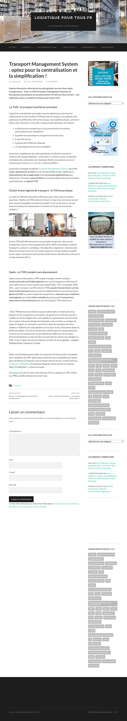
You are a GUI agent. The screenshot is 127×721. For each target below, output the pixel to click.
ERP (101, 329)
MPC (91, 366)
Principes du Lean (96, 383)
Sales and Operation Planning (100, 392)
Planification (109, 374)
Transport (17, 385)
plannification (94, 379)
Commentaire (15, 431)
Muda (106, 366)
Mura (114, 366)
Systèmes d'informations (98, 405)
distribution (110, 320)
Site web (12, 485)
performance (109, 370)
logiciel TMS (17, 372)
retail (108, 383)
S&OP (91, 388)
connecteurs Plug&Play (19, 364)
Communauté (87, 47)
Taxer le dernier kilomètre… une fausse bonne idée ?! (64, 395)
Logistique (107, 351)
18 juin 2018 (15, 82)
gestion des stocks (96, 338)
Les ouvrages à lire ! (47, 47)
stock (106, 396)
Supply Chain (94, 401)
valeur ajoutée (109, 418)
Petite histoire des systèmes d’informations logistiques (100, 198)
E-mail (12, 472)
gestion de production (97, 333)
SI (90, 396)
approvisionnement (106, 311)
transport (100, 414)
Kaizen (92, 342)
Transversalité (94, 418)
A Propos (26, 47)
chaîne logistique (95, 316)
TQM (91, 414)
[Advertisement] (54, 692)
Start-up (97, 396)
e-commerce (94, 325)
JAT (108, 338)
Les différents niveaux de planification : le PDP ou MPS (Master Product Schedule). (102, 175)
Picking (98, 374)
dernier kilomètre (96, 320)
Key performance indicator (99, 346)
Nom (11, 460)
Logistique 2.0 (94, 355)
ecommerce (106, 325)
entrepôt (92, 329)
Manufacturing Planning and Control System (100, 360)
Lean (97, 351)
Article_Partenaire (33, 82)
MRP (99, 366)
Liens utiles (68, 47)
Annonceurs (107, 47)
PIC (90, 374)
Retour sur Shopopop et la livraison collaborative (23, 395)
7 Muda (92, 311)
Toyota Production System (99, 410)
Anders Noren (105, 712)
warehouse (93, 423)
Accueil (13, 47)
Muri (91, 370)
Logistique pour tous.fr (63, 18)
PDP (98, 370)
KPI (90, 351)
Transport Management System (52, 168)
